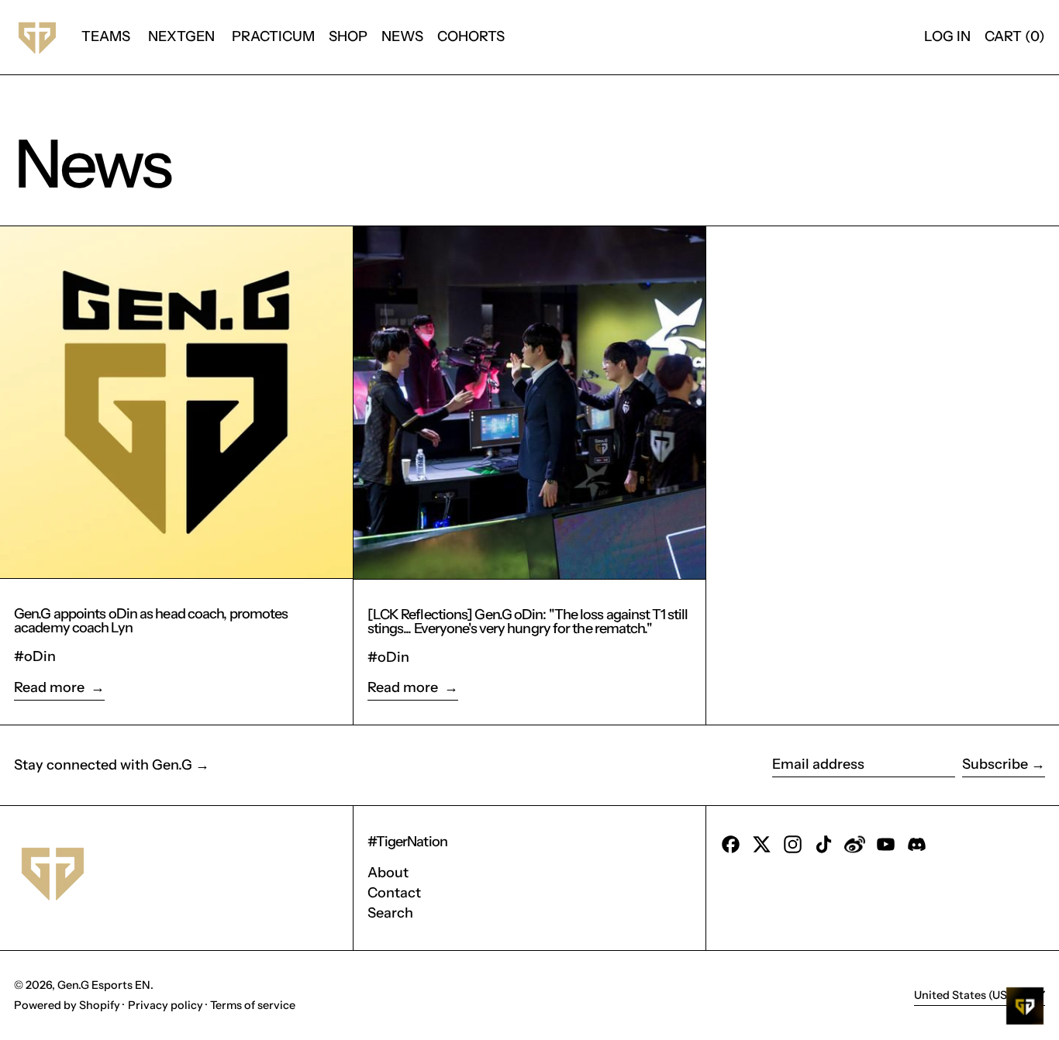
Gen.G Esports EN (103, 985)
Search (390, 912)
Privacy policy (165, 1005)
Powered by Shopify (67, 1005)
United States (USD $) (972, 995)
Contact (394, 892)
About (388, 872)
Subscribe (995, 764)
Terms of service (252, 1005)
